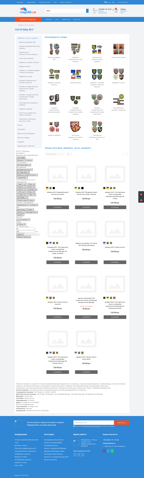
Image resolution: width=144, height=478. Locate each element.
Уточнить (28, 160)
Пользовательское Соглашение (91, 426)
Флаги (20, 125)
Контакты (76, 19)
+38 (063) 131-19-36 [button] (111, 440)
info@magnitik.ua (109, 443)
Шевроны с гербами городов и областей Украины (29, 71)
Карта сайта (19, 465)
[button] (141, 200)
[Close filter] (28, 151)
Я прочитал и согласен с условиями (94, 426)
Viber (104, 451)
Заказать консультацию (102, 11)
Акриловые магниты (51, 445)
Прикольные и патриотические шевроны (28, 53)
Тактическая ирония (26, 58)
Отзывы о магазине (65, 2)
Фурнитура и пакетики (26, 146)
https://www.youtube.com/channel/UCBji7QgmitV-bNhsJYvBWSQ (78, 455)
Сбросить (20, 160)
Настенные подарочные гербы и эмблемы (27, 114)
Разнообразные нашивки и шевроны (28, 104)
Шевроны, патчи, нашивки (28, 38)
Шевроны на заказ (25, 76)
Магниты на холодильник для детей (56, 457)
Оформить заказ (123, 11)
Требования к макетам (22, 454)
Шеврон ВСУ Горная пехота (115, 247)
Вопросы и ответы (21, 457)
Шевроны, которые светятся (29, 62)
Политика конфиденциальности (25, 448)
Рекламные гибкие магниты (53, 454)
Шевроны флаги (24, 66)
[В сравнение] (68, 274)
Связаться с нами (21, 462)
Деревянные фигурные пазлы (54, 451)
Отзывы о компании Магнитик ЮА (26, 440)
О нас (55, 2)
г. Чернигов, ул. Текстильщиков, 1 (114, 446)
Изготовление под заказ (23, 460)
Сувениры (21, 129)
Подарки (21, 142)
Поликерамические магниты (53, 440)
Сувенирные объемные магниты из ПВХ (27, 120)
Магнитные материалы (26, 133)
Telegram (108, 451)
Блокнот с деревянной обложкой (55, 448)
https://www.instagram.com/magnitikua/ (82, 455)
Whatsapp (112, 451)
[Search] (87, 11)
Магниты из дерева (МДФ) (53, 443)
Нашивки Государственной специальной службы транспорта (28, 97)
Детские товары (23, 138)
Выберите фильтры (31, 234)
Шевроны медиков (25, 109)
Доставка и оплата (44, 2)
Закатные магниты (50, 460)
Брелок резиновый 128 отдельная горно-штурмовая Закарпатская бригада (86, 300)
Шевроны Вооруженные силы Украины (29, 47)
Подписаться (121, 422)
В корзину (58, 207)
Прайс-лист (66, 19)
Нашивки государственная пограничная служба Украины (28, 89)
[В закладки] (68, 326)
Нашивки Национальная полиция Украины (27, 81)
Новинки (49, 19)
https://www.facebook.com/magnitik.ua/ (74, 455)
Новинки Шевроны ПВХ (27, 42)
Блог (57, 19)
